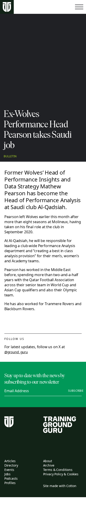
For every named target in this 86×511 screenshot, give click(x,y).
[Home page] (7, 7)
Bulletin (10, 156)
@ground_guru (16, 352)
